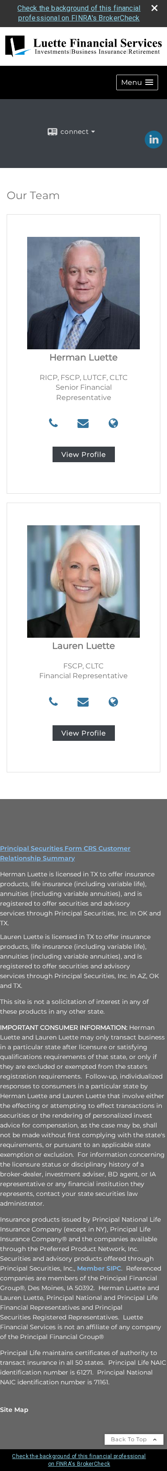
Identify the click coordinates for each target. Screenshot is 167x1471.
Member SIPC (99, 1268)
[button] (137, 82)
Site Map (14, 1410)
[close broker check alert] (154, 8)
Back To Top (130, 1439)
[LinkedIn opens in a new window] (154, 145)
